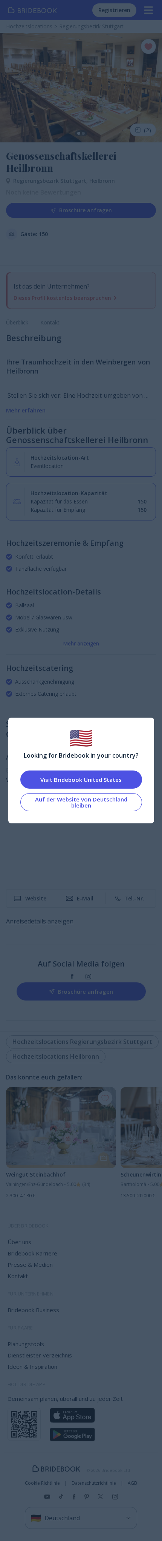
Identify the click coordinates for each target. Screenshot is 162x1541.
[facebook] (72, 976)
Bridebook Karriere (32, 1253)
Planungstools (26, 1344)
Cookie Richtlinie (42, 1483)
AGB (132, 1483)
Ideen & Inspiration (32, 1366)
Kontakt (50, 322)
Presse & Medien (30, 1264)
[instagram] (88, 976)
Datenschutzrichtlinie (94, 1483)
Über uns (19, 1242)
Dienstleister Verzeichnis (40, 1355)
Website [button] (35, 898)
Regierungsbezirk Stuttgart (51, 180)
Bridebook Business (33, 1310)
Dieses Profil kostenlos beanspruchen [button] (62, 297)
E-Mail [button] (85, 898)
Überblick (17, 322)
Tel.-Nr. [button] (134, 898)
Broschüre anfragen (85, 210)
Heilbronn (102, 180)
